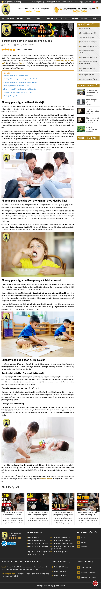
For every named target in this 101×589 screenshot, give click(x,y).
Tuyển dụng (78, 2)
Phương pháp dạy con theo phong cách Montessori (21, 82)
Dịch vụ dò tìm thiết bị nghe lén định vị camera (88, 63)
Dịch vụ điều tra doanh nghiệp (86, 52)
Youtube (84, 547)
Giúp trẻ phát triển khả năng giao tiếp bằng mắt (20, 89)
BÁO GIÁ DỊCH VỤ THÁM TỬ (88, 79)
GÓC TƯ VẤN (64, 19)
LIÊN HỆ (94, 19)
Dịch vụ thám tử (85, 28)
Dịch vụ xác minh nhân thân (88, 46)
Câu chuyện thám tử (52, 2)
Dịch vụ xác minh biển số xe (88, 57)
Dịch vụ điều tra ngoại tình (88, 33)
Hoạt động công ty (38, 2)
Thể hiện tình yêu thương (12, 96)
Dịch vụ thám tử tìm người (88, 42)
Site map (89, 2)
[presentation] (3, 509)
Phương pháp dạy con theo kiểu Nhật (16, 75)
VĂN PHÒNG (39, 19)
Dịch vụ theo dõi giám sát (88, 37)
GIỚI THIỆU (10, 18)
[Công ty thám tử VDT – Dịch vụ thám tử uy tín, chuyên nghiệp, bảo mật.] (5, 9)
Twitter (83, 542)
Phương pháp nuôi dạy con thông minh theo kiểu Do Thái (23, 79)
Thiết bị (30, 18)
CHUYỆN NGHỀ (84, 19)
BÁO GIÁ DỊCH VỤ (52, 19)
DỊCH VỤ (20, 18)
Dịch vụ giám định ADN (87, 75)
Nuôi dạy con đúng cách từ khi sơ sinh (16, 86)
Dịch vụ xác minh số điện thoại (87, 69)
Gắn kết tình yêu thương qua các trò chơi (18, 92)
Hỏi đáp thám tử (67, 2)
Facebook (84, 538)
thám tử (21, 63)
